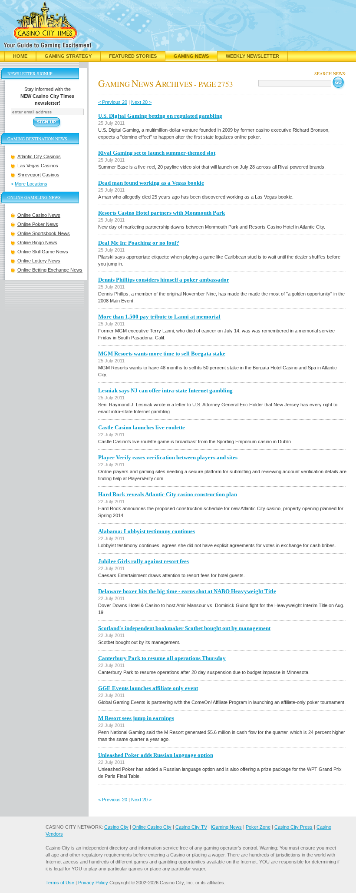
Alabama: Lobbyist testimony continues (146, 531)
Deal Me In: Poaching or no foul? (138, 242)
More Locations (31, 183)
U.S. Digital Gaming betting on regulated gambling (160, 116)
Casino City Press (293, 827)
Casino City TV (191, 827)
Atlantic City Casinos (39, 156)
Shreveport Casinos (38, 174)
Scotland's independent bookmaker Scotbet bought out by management (184, 628)
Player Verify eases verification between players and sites (167, 457)
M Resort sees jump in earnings (136, 718)
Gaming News (191, 56)
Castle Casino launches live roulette (141, 427)
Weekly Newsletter (252, 56)
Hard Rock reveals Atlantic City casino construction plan (167, 494)
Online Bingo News (37, 242)
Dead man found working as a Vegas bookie (151, 182)
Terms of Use (60, 882)
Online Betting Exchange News (49, 269)
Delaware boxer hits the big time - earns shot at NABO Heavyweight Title (187, 591)
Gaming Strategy (68, 56)
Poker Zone (258, 827)
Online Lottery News (38, 260)
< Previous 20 (112, 102)
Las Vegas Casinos (37, 165)
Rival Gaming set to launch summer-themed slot (156, 152)
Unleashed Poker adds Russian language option (155, 755)
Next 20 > (141, 102)
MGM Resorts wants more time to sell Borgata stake (161, 353)
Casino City (116, 827)
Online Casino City (151, 827)
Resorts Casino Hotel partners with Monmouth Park (161, 212)
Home (20, 56)
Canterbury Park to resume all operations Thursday (162, 658)
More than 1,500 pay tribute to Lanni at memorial (159, 316)
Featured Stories (133, 56)
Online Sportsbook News (43, 233)
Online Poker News (37, 224)
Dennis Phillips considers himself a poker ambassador (163, 279)
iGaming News (226, 827)
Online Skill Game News (42, 251)
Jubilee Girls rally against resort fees (143, 561)
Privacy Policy (93, 882)
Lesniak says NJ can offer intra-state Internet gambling (165, 390)
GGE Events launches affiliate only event (148, 688)
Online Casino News (38, 215)
